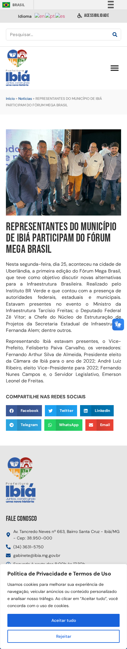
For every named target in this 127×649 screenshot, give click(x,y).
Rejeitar (63, 636)
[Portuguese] (50, 16)
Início (10, 98)
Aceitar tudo (63, 620)
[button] (114, 68)
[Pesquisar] (115, 34)
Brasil (12, 4)
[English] (40, 16)
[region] (63, 606)
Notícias (25, 98)
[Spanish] (60, 16)
